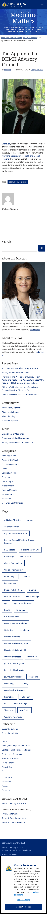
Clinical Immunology (13, 563)
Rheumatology (20, 703)
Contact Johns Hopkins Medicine (16, 750)
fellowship (20, 610)
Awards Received (11, 526)
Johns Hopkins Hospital (14, 670)
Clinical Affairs (26, 556)
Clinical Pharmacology (13, 570)
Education (6, 477)
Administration (8, 455)
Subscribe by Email (10, 420)
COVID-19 (25, 576)
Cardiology (9, 556)
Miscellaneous (8, 485)
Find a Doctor (8, 762)
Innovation (32, 656)
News (4, 786)
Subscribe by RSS (9, 733)
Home (4, 741)
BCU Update (9, 549)
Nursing (24, 683)
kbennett (7, 70)
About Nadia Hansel (10, 412)
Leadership (6, 481)
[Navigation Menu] (42, 5)
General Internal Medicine (15, 623)
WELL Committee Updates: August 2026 (19, 368)
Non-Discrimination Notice (13, 822)
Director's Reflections (13, 590)
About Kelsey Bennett (11, 407)
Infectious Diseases (12, 656)
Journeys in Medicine (13, 676)
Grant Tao (6, 143)
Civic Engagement (9, 464)
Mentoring (33, 676)
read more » (35, 329)
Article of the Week (10, 460)
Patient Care (7, 494)
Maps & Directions (10, 758)
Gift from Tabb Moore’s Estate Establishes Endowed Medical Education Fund (20, 388)
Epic (6, 603)
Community (9, 576)
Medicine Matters (23, 18)
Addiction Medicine (12, 520)
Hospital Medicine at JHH (15, 650)
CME (4, 468)
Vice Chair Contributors (12, 503)
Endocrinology (32, 596)
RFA (6, 703)
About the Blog (8, 416)
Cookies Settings (23, 900)
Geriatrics (8, 630)
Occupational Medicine (17, 182)
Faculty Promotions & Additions (15, 372)
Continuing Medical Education (15, 438)
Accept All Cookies (23, 907)
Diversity (33, 590)
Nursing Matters (9, 490)
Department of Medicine (12, 434)
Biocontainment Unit (30, 549)
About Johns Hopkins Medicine (15, 745)
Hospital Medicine (12, 636)
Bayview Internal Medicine (15, 533)
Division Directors (12, 596)
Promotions (9, 697)
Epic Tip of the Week (23, 603)
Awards (30, 520)
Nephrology (9, 683)
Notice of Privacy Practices (13, 803)
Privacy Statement (9, 813)
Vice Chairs (24, 710)
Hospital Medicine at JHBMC (16, 643)
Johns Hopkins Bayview (14, 663)
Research (6, 498)
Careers (5, 790)
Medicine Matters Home (11, 37)
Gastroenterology (11, 616)
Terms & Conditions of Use (13, 818)
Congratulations (30, 37)
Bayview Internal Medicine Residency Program (20, 541)
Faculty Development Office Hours (17, 442)
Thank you (8, 710)
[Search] (41, 248)
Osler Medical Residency (14, 690)
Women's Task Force (13, 717)
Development (10, 583)
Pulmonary (25, 697)
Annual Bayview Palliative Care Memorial (19, 394)
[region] (23, 885)
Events (7, 610)
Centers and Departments (13, 754)
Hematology (24, 630)
